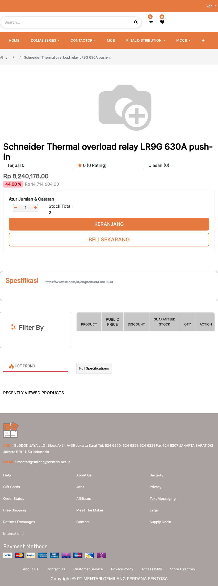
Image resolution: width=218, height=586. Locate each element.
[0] (150, 22)
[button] (203, 40)
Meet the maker (89, 510)
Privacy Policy (122, 569)
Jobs (80, 487)
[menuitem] (14, 40)
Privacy (155, 487)
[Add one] (35, 207)
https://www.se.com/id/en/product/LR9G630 (79, 282)
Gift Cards (11, 487)
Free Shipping (14, 510)
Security (156, 475)
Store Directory (182, 569)
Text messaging (163, 498)
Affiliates (83, 498)
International (13, 533)
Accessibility (151, 569)
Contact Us (56, 569)
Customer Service (88, 569)
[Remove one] (15, 207)
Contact (83, 522)
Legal (154, 510)
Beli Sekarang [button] (109, 239)
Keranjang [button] (109, 224)
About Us (30, 569)
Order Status (13, 498)
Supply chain (160, 522)
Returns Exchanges (19, 522)
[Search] (109, 303)
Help (7, 475)
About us (84, 475)
